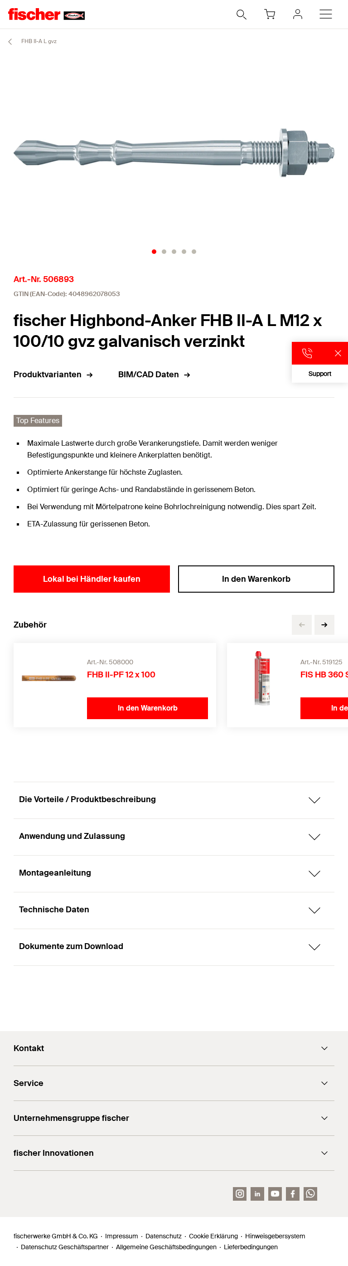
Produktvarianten (48, 374)
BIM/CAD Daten (148, 374)
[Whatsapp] (310, 1194)
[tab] (154, 251)
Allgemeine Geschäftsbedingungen (166, 1247)
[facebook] (293, 1194)
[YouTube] (275, 1194)
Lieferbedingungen (251, 1247)
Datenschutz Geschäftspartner (65, 1247)
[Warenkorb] (269, 14)
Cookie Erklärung (213, 1236)
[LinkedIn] (257, 1194)
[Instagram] (239, 1194)
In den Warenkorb (256, 579)
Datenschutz (163, 1236)
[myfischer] (297, 14)
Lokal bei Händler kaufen (91, 579)
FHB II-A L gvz (38, 41)
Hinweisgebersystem (275, 1236)
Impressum (121, 1236)
